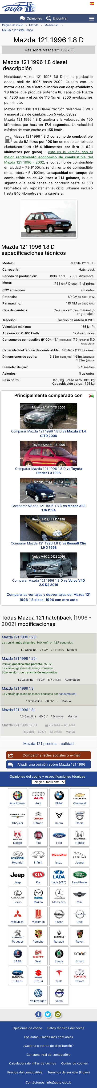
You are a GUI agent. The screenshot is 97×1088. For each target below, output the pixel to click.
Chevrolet (79, 803)
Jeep (17, 882)
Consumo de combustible (48, 1054)
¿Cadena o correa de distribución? (48, 1046)
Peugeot (17, 941)
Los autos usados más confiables (48, 1037)
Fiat (38, 842)
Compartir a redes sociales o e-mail (51, 755)
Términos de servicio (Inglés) (69, 1072)
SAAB (17, 961)
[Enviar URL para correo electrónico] (57, 1014)
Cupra (59, 823)
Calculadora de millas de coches (32, 1063)
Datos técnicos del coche (66, 1028)
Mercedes (58, 902)
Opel (80, 922)
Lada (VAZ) (59, 882)
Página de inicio (12, 25)
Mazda (33, 25)
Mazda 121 (51, 25)
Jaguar (79, 862)
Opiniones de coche (27, 1028)
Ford (59, 842)
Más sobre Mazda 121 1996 (46, 50)
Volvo (59, 1001)
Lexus (17, 902)
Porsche (38, 941)
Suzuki (38, 981)
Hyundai (17, 862)
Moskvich (38, 922)
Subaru (17, 981)
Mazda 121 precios (40, 743)
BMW (58, 803)
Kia (38, 882)
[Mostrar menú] (92, 18)
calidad (67, 743)
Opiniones (34, 18)
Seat (38, 961)
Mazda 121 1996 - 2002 (17, 30)
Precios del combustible (24, 1072)
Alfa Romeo (17, 803)
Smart (80, 961)
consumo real (67, 694)
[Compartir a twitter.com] (48, 1014)
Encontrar (60, 18)
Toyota (79, 981)
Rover (80, 941)
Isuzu (58, 862)
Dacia (80, 823)
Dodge (17, 842)
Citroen (38, 823)
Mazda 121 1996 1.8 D (19, 725)
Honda (79, 842)
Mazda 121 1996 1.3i (18, 710)
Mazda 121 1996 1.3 (18, 688)
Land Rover (79, 882)
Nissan (58, 922)
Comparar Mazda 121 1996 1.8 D (48, 433)
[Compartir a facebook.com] (38, 1014)
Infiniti (38, 862)
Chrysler (17, 823)
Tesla (58, 981)
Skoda (59, 961)
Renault (59, 941)
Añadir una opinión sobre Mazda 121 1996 (51, 764)
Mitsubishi (17, 922)
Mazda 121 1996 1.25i (19, 637)
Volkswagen (38, 1001)
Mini (79, 902)
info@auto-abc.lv (58, 1082)
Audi (38, 803)
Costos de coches (74, 1063)
